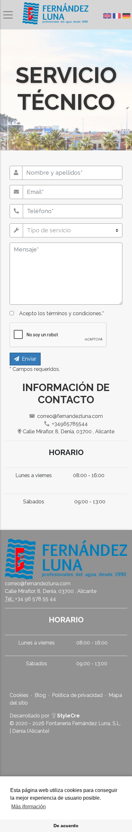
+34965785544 (70, 424)
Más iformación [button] (28, 806)
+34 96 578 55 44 (35, 599)
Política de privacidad (77, 695)
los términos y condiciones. (70, 313)
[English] (108, 16)
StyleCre (68, 716)
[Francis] (117, 16)
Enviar (29, 359)
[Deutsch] (127, 16)
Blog (40, 695)
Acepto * (61, 313)
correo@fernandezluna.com (70, 416)
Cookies (19, 695)
